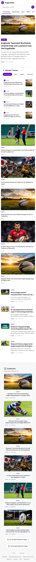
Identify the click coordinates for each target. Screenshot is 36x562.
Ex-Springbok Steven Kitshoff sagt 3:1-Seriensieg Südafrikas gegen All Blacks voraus (22, 312)
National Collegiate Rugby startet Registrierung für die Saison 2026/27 (21, 329)
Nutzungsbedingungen (15, 556)
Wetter (28, 11)
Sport (23, 11)
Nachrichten (6, 11)
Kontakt (15, 559)
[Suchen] (32, 7)
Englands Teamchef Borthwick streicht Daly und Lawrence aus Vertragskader (16, 46)
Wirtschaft (30, 74)
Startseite (4, 556)
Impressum (26, 559)
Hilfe (20, 559)
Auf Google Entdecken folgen (18, 539)
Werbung (9, 559)
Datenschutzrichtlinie (28, 556)
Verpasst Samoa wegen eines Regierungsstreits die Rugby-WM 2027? (22, 346)
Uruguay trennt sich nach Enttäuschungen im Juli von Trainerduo (12, 116)
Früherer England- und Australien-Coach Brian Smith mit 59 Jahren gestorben (14, 95)
